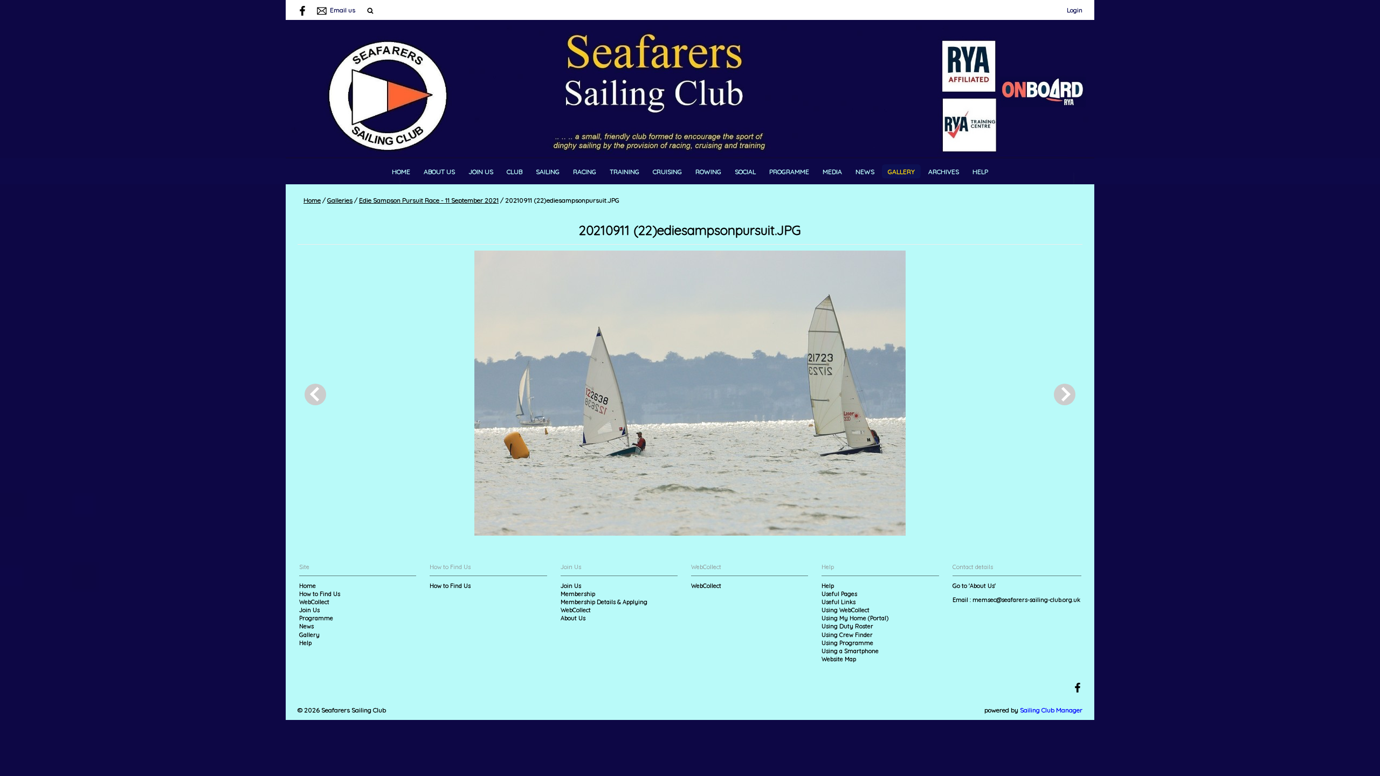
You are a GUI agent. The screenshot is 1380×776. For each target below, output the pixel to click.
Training (624, 172)
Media (832, 172)
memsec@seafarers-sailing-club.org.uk (1026, 600)
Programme (789, 172)
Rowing (708, 172)
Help (980, 172)
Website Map (839, 659)
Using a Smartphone (850, 651)
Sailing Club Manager (1051, 710)
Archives (943, 172)
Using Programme (847, 643)
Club (514, 172)
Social (745, 172)
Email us (342, 10)
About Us (439, 172)
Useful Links (838, 602)
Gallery (901, 172)
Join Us (480, 172)
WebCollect (314, 602)
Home (401, 172)
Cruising (667, 172)
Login (1074, 10)
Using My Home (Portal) (855, 618)
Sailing (548, 172)
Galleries (340, 200)
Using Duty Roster (847, 626)
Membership (578, 594)
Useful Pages (839, 594)
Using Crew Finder (847, 635)
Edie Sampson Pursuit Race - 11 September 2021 (429, 200)
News (864, 172)
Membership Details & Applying (604, 602)
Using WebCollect (846, 610)
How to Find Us (319, 594)
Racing (584, 172)
